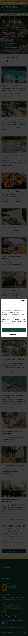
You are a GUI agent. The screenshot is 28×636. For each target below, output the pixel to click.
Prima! (14, 330)
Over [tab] (23, 304)
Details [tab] (14, 304)
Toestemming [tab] (5, 304)
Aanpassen (13, 334)
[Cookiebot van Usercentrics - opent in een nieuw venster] (20, 301)
